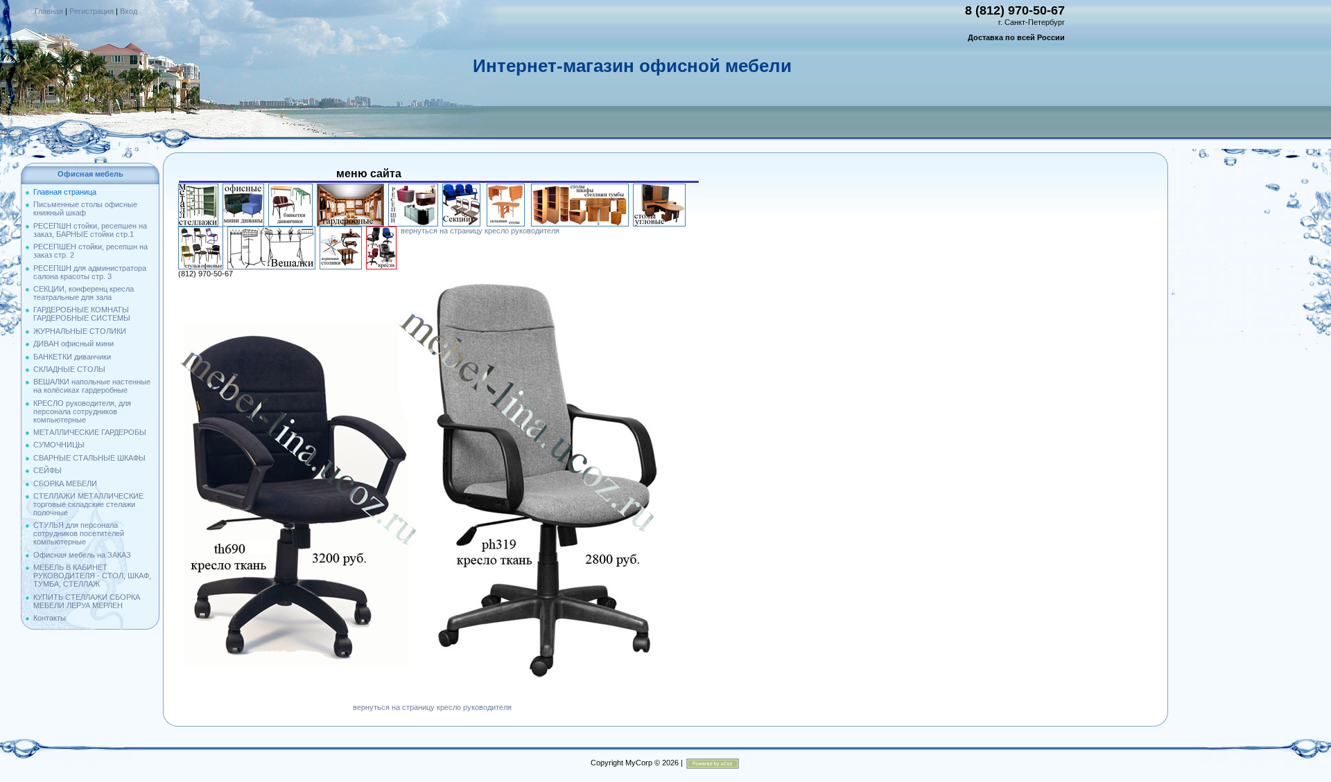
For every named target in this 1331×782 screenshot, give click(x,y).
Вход (128, 11)
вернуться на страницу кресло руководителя (480, 230)
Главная (49, 11)
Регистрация (91, 11)
